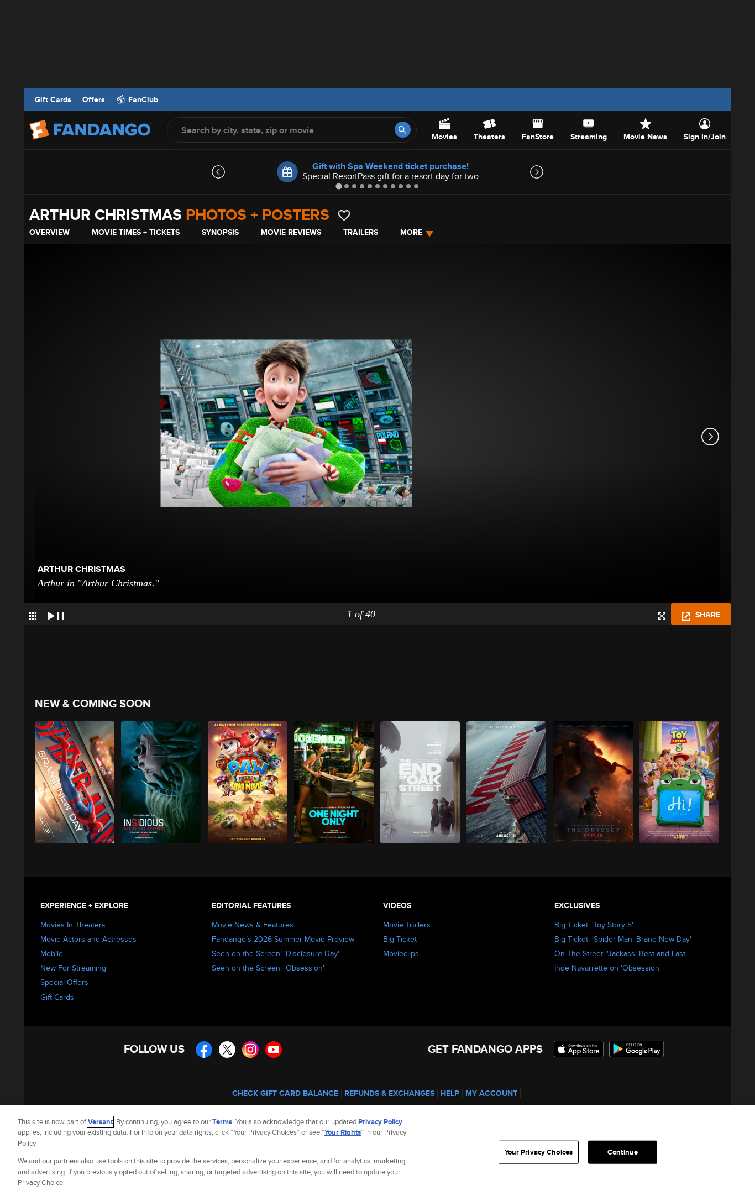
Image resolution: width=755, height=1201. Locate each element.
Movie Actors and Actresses (88, 939)
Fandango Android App (636, 1049)
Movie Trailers (407, 924)
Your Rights (342, 1132)
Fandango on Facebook (204, 1049)
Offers (93, 99)
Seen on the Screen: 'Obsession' (268, 967)
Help (450, 1093)
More (411, 232)
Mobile (51, 953)
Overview (49, 232)
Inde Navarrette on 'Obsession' (607, 967)
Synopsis (220, 232)
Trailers (360, 232)
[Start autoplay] (56, 614)
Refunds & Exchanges (389, 1093)
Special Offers (64, 982)
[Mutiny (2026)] (506, 782)
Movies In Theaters (73, 924)
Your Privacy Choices (539, 1152)
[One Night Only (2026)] (334, 782)
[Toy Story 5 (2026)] (679, 782)
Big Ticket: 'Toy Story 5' (593, 924)
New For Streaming (73, 967)
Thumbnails (32, 616)
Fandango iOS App (579, 1049)
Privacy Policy (380, 1121)
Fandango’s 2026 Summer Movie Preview (283, 939)
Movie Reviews (291, 232)
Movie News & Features (252, 924)
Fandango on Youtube (273, 1049)
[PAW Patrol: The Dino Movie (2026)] (248, 782)
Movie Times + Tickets (136, 232)
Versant (100, 1121)
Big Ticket (400, 939)
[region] (377, 1153)
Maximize (661, 616)
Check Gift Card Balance (285, 1093)
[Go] (403, 130)
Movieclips (401, 953)
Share (706, 614)
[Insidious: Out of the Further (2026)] (161, 782)
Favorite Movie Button (344, 215)
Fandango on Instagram (250, 1049)
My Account (491, 1093)
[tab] (338, 186)
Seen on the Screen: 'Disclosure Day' (275, 953)
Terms (222, 1121)
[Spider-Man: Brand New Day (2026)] (75, 782)
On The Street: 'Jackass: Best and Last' (620, 953)
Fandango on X (227, 1049)
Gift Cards (53, 99)
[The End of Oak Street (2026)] (420, 782)
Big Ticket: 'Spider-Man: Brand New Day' (622, 939)
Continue (622, 1152)
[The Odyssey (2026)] (593, 782)
